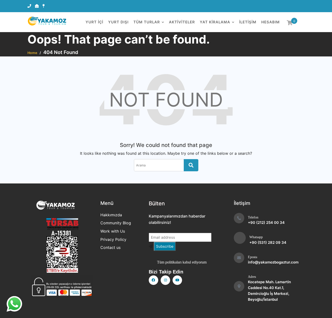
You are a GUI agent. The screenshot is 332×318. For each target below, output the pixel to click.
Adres (252, 277)
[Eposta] (239, 258)
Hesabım (270, 22)
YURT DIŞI (118, 22)
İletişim (247, 22)
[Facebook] (153, 280)
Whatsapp (256, 237)
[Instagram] (165, 280)
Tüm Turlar (146, 22)
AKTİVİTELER (182, 22)
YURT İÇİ (94, 22)
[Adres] (239, 286)
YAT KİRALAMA (215, 22)
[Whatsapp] (240, 238)
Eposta (252, 257)
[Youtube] (177, 280)
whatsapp (14, 302)
